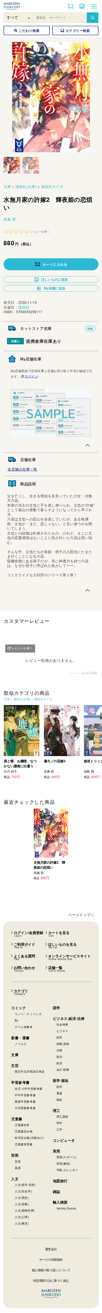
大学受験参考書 (25, 1108)
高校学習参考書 (25, 1101)
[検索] (92, 17)
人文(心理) (22, 1217)
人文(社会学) (23, 1191)
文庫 (7, 186)
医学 (59, 1087)
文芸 (15, 1065)
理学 (59, 1123)
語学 (56, 1007)
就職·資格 (62, 1044)
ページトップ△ (81, 914)
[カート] (70, 6)
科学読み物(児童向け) (29, 1138)
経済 (59, 1063)
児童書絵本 (22, 1125)
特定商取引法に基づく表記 (51, 1280)
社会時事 (62, 1024)
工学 (59, 1129)
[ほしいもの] (82, 6)
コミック (18, 1007)
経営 (59, 1037)
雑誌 (56, 1191)
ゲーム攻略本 (24, 1027)
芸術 (15, 1155)
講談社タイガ (52, 186)
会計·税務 (62, 1069)
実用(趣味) (63, 1163)
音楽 (18, 1161)
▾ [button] (29, 17)
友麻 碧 (10, 219)
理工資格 (62, 1116)
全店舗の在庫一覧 (22, 469)
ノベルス (21, 1044)
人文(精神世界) (25, 1210)
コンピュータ (64, 1140)
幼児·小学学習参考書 (28, 1088)
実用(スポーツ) (66, 1157)
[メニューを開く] (94, 6)
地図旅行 (60, 1180)
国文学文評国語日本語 (30, 1071)
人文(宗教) (22, 1204)
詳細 (90, 328)
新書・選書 (20, 1037)
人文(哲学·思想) (25, 1185)
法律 (59, 1050)
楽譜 (18, 1168)
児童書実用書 (24, 1144)
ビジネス (62, 1031)
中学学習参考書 (25, 1095)
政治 (59, 1056)
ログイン (31, 376)
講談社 (23, 307)
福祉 (59, 1099)
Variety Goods (66, 1208)
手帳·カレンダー (67, 1170)
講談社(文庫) (26, 186)
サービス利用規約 (51, 1259)
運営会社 (51, 1249)
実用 (56, 1151)
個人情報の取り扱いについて (51, 1270)
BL (17, 1020)
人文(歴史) (22, 1197)
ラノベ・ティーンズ (28, 1014)
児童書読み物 (24, 1131)
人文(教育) (22, 1223)
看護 (59, 1093)
